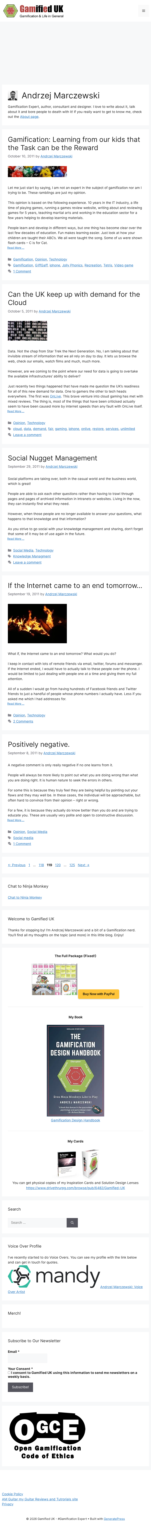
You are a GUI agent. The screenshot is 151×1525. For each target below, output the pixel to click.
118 (42, 865)
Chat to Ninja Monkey (25, 897)
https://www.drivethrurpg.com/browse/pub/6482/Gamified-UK (75, 1188)
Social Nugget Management (52, 458)
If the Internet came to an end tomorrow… (75, 585)
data (27, 429)
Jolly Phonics (72, 265)
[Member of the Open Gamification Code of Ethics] (47, 1458)
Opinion (41, 259)
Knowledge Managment (32, 556)
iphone (55, 265)
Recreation (93, 265)
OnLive (55, 396)
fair (50, 429)
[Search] (72, 1222)
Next (83, 865)
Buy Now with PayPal (98, 994)
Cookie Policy (12, 1494)
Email (14, 1352)
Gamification (23, 259)
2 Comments (23, 721)
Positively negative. (39, 744)
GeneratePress (114, 1519)
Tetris (107, 265)
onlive (85, 429)
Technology (58, 259)
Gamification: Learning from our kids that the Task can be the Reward (74, 143)
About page (29, 117)
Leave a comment (27, 435)
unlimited (128, 429)
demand (39, 429)
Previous (17, 865)
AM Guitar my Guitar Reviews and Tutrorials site (40, 1499)
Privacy (7, 1504)
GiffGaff (41, 265)
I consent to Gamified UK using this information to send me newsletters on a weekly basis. (72, 1375)
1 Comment (22, 271)
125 (72, 865)
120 (58, 865)
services (112, 429)
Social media (23, 838)
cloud (17, 429)
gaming (61, 429)
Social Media (23, 550)
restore (98, 429)
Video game (123, 265)
